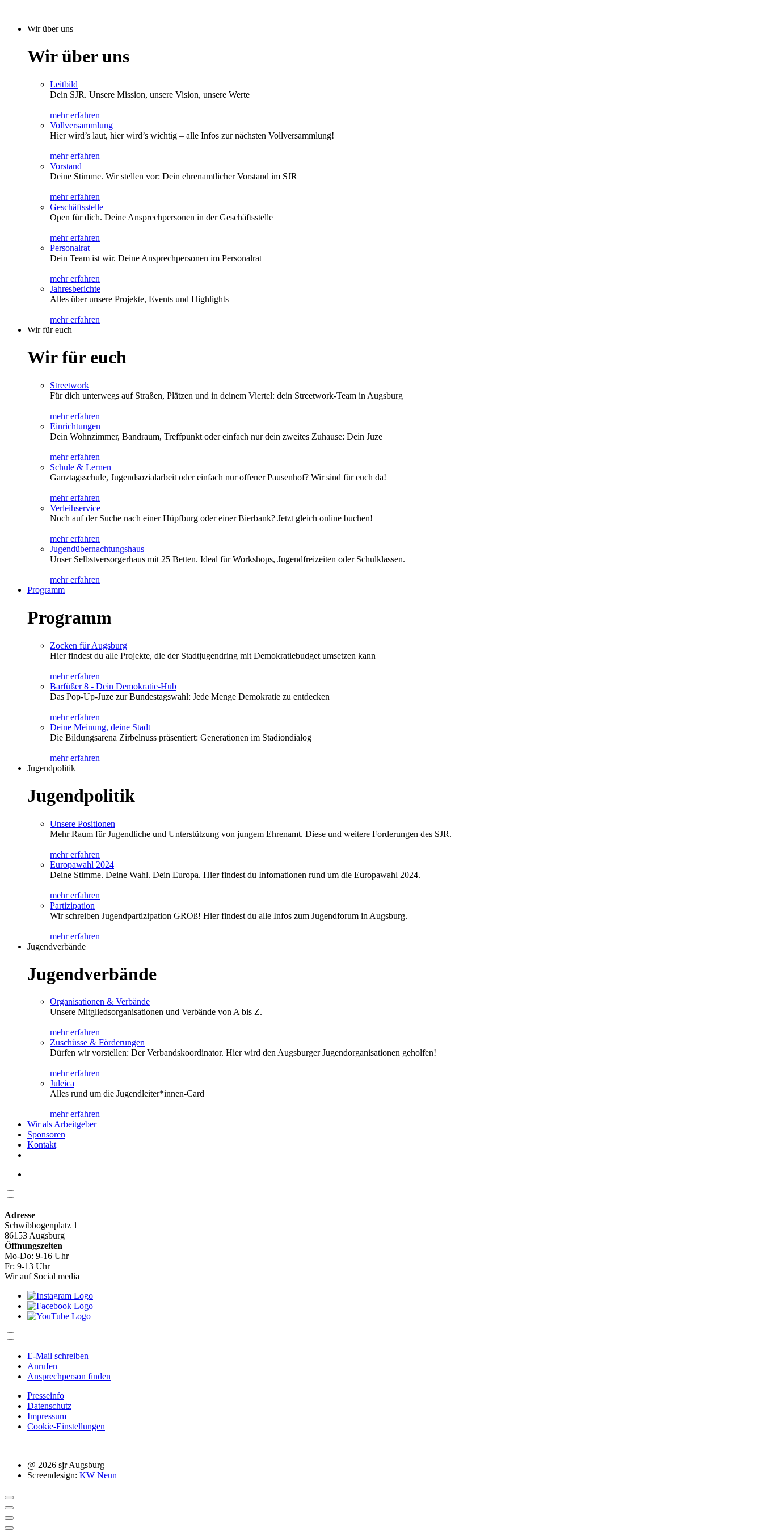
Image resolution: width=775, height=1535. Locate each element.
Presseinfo (45, 1395)
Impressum (46, 1416)
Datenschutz (49, 1406)
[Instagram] (60, 1295)
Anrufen (42, 1366)
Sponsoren (46, 1134)
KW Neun (98, 1475)
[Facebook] (60, 1306)
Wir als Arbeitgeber (61, 1124)
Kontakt (41, 1144)
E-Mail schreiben (58, 1356)
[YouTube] (59, 1316)
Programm (46, 590)
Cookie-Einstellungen (66, 1426)
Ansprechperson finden (69, 1376)
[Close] (9, 1497)
